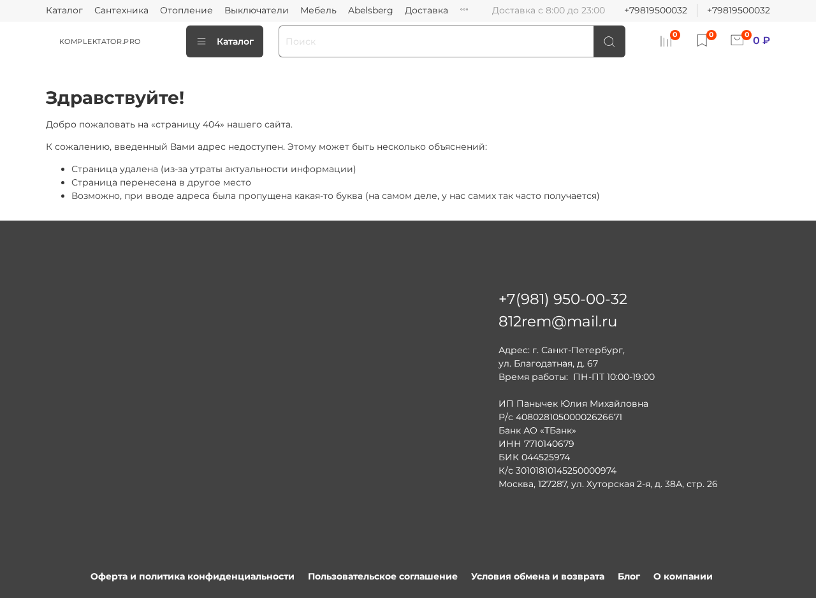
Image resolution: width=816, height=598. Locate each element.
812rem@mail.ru (558, 321)
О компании (683, 576)
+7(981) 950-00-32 (563, 299)
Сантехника (121, 10)
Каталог (64, 10)
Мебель (318, 10)
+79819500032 (655, 10)
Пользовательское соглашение (383, 576)
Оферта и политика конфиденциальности (193, 576)
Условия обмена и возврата (537, 576)
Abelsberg (370, 10)
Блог (629, 576)
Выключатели (256, 10)
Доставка (426, 10)
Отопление (186, 10)
